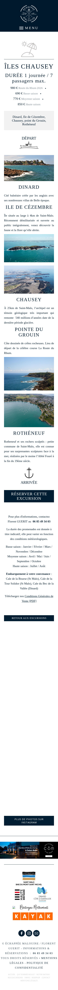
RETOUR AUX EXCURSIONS (29, 618)
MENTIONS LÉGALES (29, 980)
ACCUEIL (11, 974)
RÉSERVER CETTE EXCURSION (29, 496)
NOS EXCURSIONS (15, 977)
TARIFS (27, 977)
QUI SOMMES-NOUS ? (26, 974)
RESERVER (36, 977)
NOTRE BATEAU (43, 974)
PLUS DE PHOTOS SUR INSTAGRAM (29, 820)
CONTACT (46, 977)
